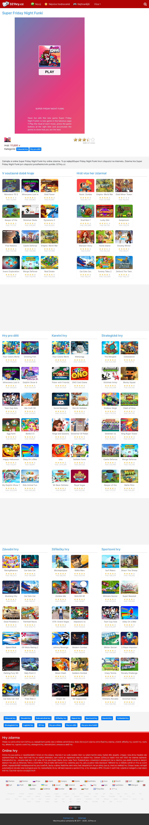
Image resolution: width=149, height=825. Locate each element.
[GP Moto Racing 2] (30, 638)
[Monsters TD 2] (11, 185)
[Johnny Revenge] (60, 638)
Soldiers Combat (79, 673)
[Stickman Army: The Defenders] (110, 373)
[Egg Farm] (11, 424)
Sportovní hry (111, 549)
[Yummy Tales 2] (104, 262)
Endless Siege (110, 408)
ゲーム (114, 789)
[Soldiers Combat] (79, 664)
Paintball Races (30, 621)
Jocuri (58, 785)
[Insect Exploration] (11, 262)
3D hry (41, 725)
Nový (38, 4)
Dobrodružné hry (43, 718)
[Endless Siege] (110, 399)
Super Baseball (129, 596)
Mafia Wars (80, 570)
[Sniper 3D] (60, 689)
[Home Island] (104, 236)
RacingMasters (11, 570)
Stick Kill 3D (79, 596)
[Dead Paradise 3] (11, 612)
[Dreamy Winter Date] (124, 236)
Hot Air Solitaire (79, 408)
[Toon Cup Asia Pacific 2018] (11, 399)
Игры (38, 781)
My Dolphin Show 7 (11, 485)
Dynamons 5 (49, 220)
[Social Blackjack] (60, 399)
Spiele (77, 781)
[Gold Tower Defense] (49, 185)
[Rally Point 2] (30, 664)
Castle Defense (30, 245)
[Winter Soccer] (110, 638)
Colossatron (129, 356)
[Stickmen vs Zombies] (110, 424)
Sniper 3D (60, 699)
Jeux (105, 781)
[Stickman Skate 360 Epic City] (30, 211)
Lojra (74, 789)
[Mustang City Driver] (11, 587)
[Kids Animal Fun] (30, 476)
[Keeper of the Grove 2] (11, 211)
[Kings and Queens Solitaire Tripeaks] (60, 424)
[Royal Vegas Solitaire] (79, 476)
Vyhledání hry (123, 718)
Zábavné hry (22, 149)
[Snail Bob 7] (85, 211)
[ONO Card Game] (79, 373)
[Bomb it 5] (30, 424)
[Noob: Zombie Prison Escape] (85, 185)
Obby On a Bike (30, 459)
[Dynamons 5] (49, 211)
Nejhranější (84, 4)
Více (96, 4)
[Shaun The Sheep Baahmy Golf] (129, 561)
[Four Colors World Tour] (11, 347)
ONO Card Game (79, 382)
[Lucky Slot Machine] (104, 211)
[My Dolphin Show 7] (11, 476)
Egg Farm (11, 433)
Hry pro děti (35, 149)
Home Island (104, 245)
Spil (10, 785)
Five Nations (11, 245)
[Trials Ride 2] (30, 689)
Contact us (68, 818)
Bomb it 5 (30, 433)
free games (11, 793)
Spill (130, 781)
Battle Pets (129, 485)
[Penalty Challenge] (129, 664)
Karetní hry (59, 335)
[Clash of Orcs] (129, 399)
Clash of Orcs (129, 408)
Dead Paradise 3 (11, 621)
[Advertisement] (124, 54)
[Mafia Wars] (79, 561)
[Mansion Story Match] (85, 236)
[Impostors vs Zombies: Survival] (79, 612)
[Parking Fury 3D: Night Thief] (11, 664)
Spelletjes (91, 781)
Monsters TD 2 (11, 194)
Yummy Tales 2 (104, 271)
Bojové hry (76, 718)
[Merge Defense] (30, 262)
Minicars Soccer (110, 596)
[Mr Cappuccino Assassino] (79, 689)
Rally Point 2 (30, 673)
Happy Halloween (11, 459)
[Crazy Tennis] (110, 664)
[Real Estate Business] (49, 262)
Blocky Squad (129, 382)
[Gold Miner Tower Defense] (124, 185)
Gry (84, 785)
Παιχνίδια (100, 789)
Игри (86, 789)
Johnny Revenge (60, 647)
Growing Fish (30, 356)
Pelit (21, 785)
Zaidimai (46, 789)
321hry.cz (17, 4)
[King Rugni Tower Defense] (129, 424)
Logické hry (28, 725)
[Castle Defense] (30, 236)
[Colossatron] (129, 347)
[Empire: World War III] (49, 236)
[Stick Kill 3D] (79, 587)
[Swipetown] (124, 211)
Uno (61, 459)
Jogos (50, 781)
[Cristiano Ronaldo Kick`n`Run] (110, 689)
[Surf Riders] (110, 561)
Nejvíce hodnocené (59, 4)
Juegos (63, 781)
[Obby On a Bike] (30, 450)
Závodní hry (10, 549)
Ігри (46, 785)
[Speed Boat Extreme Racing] (11, 638)
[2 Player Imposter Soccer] (129, 638)
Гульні (29, 801)
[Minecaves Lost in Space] (30, 185)
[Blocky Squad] (129, 373)
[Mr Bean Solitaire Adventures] (60, 476)
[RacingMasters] (11, 561)
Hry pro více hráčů (89, 725)
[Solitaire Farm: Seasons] (79, 450)
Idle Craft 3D (30, 408)
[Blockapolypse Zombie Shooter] (60, 561)
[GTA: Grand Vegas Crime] (60, 612)
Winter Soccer (110, 647)
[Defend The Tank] (124, 262)
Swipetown (124, 220)
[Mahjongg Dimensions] (79, 347)
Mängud (134, 785)
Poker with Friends (60, 382)
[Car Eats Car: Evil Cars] (11, 689)
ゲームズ (119, 801)
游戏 (110, 801)
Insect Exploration (11, 271)
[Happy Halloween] (11, 450)
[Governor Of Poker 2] (79, 424)
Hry (95, 785)
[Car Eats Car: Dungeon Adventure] (30, 561)
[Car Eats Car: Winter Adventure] (85, 262)
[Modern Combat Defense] (79, 638)
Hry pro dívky (55, 725)
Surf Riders (110, 570)
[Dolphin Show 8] (30, 373)
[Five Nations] (11, 236)
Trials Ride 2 (30, 699)
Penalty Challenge (129, 673)
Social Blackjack (61, 408)
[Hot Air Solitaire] (79, 399)
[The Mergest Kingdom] (110, 347)
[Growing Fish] (30, 347)
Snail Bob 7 (86, 220)
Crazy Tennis (110, 673)
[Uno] (60, 450)
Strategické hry (112, 335)
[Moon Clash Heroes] (60, 664)
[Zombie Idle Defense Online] (60, 587)
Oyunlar (61, 789)
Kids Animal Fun (30, 485)
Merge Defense (30, 271)
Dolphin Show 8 (30, 382)
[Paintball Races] (30, 612)
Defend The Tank (124, 271)
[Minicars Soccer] (110, 587)
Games (11, 781)
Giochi (118, 781)
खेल (104, 801)
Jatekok (71, 785)
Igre (106, 785)
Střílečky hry (60, 549)
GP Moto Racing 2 (30, 647)
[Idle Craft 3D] (30, 399)
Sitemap (82, 818)
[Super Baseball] (129, 587)
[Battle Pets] (129, 476)
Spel (141, 781)
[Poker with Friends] (60, 373)
